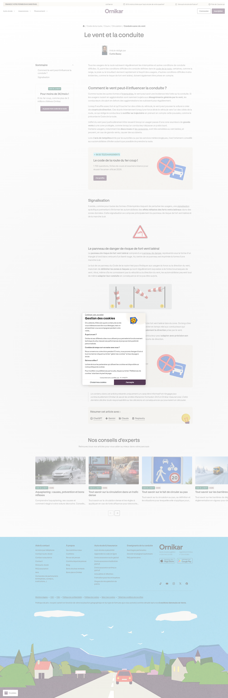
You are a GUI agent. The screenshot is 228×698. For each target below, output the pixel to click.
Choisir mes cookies (98, 382)
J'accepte (130, 382)
